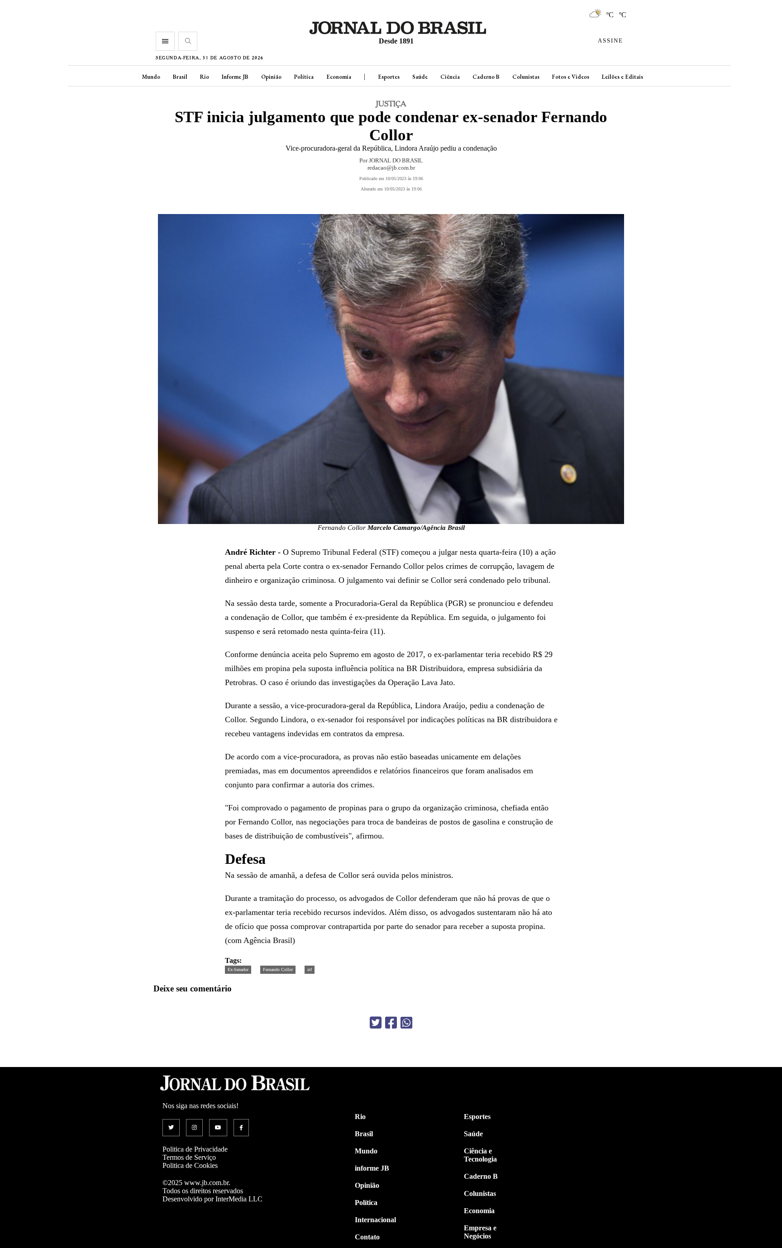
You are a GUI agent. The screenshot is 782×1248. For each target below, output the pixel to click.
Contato (367, 1237)
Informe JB (235, 77)
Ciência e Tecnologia (480, 1155)
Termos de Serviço (189, 1157)
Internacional (375, 1220)
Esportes (389, 77)
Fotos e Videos (570, 77)
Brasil (180, 77)
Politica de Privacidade (195, 1149)
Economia (338, 77)
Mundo (151, 77)
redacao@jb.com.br (391, 167)
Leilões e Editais (622, 77)
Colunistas (525, 77)
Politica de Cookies (190, 1165)
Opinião (271, 77)
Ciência (450, 77)
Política (304, 77)
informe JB (372, 1168)
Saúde (420, 77)
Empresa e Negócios (480, 1232)
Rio (204, 77)
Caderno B (486, 77)
